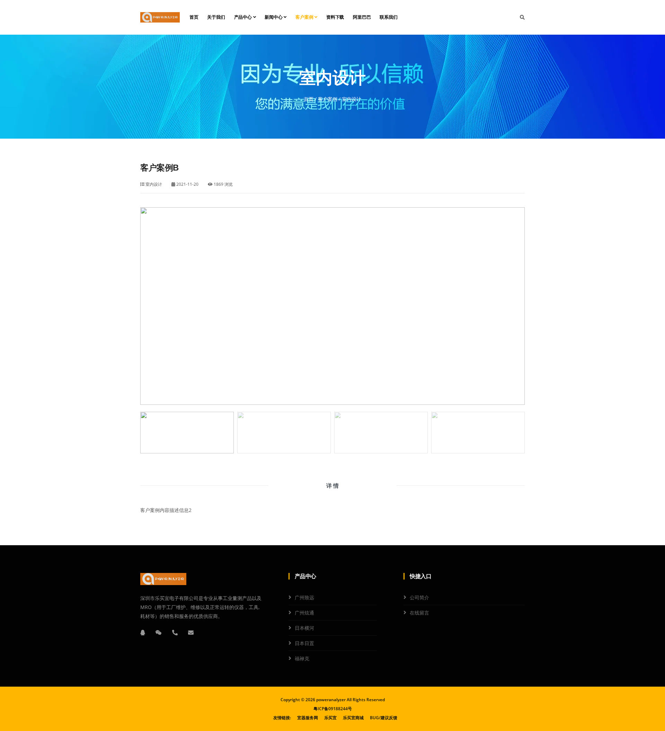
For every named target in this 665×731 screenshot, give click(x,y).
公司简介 (419, 597)
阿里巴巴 (362, 17)
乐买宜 (330, 718)
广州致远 (304, 597)
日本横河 (304, 628)
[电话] (175, 632)
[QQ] (143, 632)
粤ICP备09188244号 (332, 709)
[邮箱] (191, 632)
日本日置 (304, 643)
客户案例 (304, 17)
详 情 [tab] (332, 485)
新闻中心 (274, 17)
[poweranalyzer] (160, 17)
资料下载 (335, 17)
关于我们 (216, 17)
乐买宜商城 (353, 718)
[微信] (158, 632)
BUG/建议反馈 (383, 718)
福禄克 (302, 658)
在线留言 (419, 612)
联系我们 (388, 17)
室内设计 (153, 184)
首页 (193, 17)
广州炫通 (304, 612)
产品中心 (243, 17)
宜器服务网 (307, 718)
